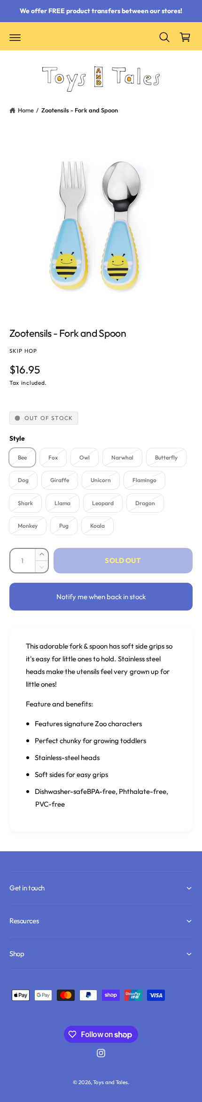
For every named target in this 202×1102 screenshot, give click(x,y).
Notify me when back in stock (101, 596)
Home (26, 110)
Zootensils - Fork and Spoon (79, 110)
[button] (15, 37)
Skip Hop (23, 350)
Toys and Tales (110, 1082)
